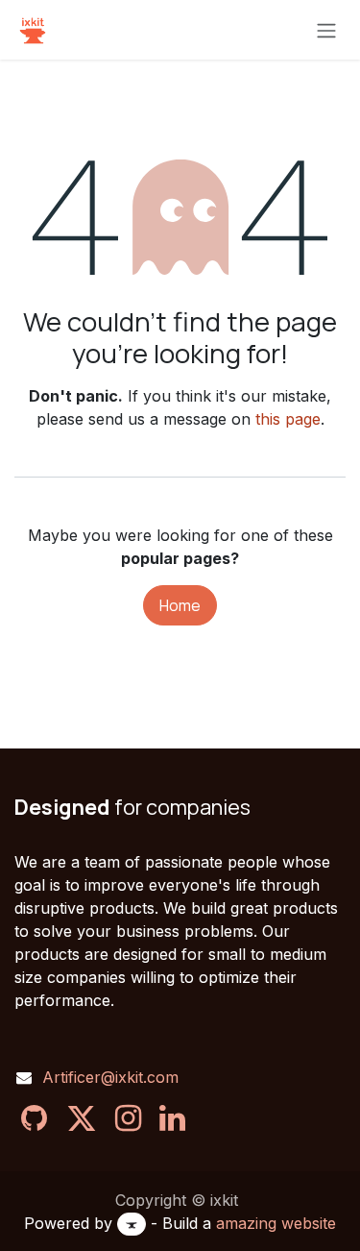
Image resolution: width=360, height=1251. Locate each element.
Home (180, 605)
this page (288, 419)
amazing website (276, 1223)
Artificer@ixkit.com (110, 1077)
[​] (34, 1118)
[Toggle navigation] (326, 30)
